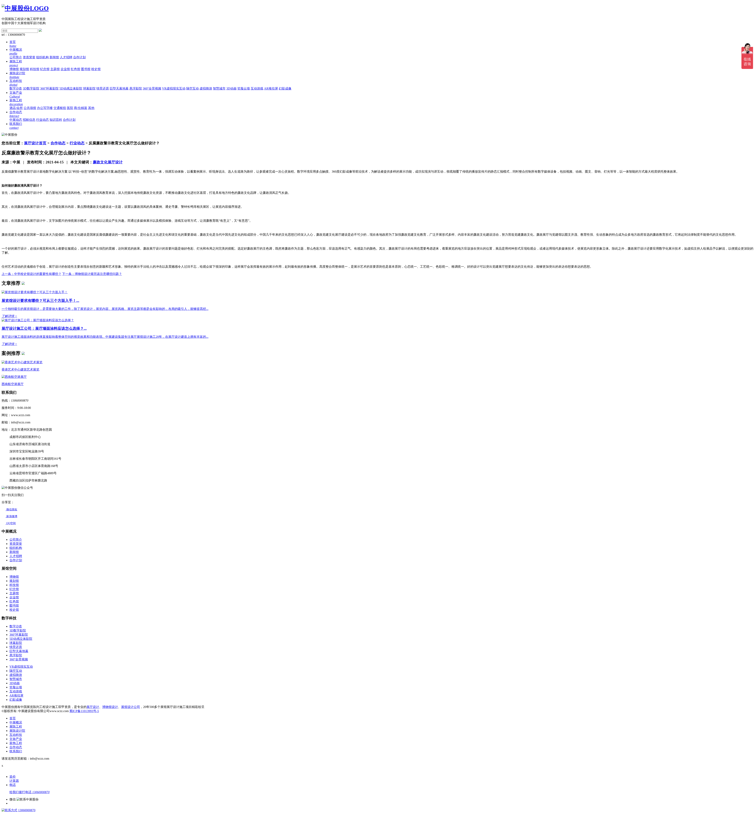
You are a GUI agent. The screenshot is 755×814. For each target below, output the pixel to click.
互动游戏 (257, 88)
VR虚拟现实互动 (173, 88)
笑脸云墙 (243, 88)
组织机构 (42, 57)
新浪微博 (11, 516)
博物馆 (14, 69)
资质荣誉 (29, 57)
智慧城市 (219, 88)
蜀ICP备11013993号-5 (84, 711)
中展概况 (15, 722)
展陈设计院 (17, 730)
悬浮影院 (135, 88)
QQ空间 (11, 523)
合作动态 (58, 143)
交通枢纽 (59, 108)
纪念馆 (45, 69)
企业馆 (65, 69)
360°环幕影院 (49, 88)
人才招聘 (66, 57)
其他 (91, 108)
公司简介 (15, 57)
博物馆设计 (110, 707)
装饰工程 (15, 743)
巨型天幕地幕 (119, 88)
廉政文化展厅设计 (108, 162)
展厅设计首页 (35, 143)
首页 (12, 718)
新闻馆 (54, 57)
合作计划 (79, 57)
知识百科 (56, 119)
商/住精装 (80, 108)
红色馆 (75, 69)
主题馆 (55, 69)
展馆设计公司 (130, 707)
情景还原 (102, 88)
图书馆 (85, 69)
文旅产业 (15, 739)
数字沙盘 (15, 88)
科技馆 (34, 69)
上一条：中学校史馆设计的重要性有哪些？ (31, 274)
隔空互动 (192, 88)
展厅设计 (93, 707)
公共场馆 (30, 108)
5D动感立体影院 (70, 88)
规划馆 (24, 69)
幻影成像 (285, 88)
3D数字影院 (31, 88)
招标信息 (29, 119)
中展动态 (15, 119)
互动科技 (15, 734)
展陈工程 (15, 726)
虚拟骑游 (206, 88)
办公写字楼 (45, 108)
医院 (70, 108)
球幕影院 (89, 88)
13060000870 (26, 810)
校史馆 (96, 69)
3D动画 (231, 88)
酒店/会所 (16, 108)
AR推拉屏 (271, 88)
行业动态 (42, 119)
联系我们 (15, 751)
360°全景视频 (152, 88)
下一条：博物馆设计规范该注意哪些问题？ (92, 274)
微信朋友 (11, 509)
